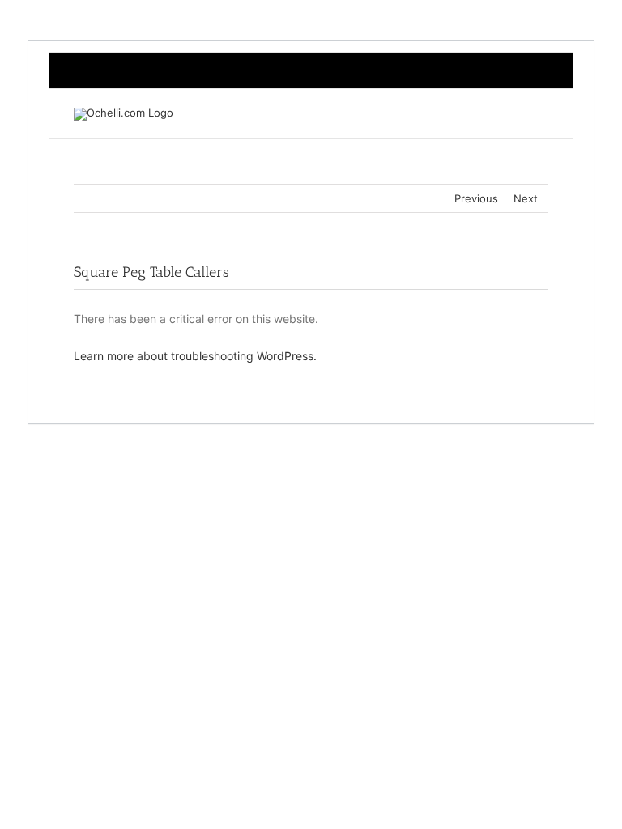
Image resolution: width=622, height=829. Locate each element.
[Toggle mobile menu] (541, 113)
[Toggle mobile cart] (512, 113)
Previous (476, 198)
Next (525, 198)
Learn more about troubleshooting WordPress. (195, 356)
